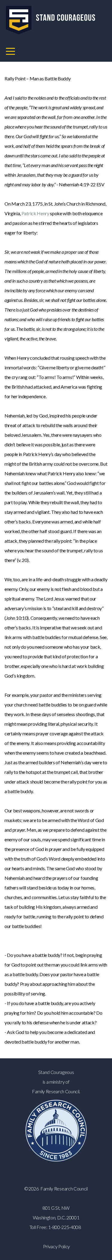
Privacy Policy (56, 1246)
